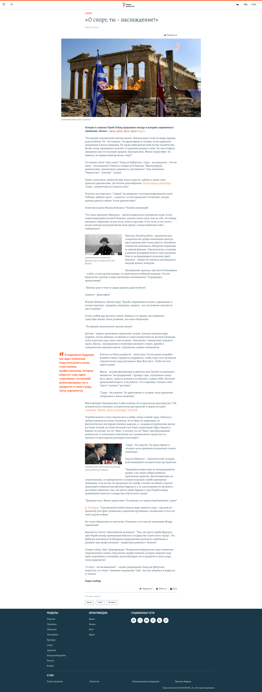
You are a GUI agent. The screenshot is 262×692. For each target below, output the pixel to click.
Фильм (92, 624)
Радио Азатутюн (55, 682)
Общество (51, 629)
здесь (142, 131)
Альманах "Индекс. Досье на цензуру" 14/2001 (110, 410)
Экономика (52, 635)
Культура (51, 640)
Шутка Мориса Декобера (156, 183)
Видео (92, 619)
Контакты (94, 682)
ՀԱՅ (253, 5)
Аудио (92, 635)
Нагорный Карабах (56, 656)
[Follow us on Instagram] (153, 620)
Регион (50, 661)
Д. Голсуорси (92, 508)
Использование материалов (145, 682)
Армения (51, 650)
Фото (91, 629)
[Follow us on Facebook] (133, 620)
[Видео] (238, 5)
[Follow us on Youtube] (146, 620)
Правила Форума (183, 682)
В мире (50, 666)
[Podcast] (166, 620)
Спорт (88, 13)
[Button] (170, 35)
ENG (246, 5)
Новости (51, 619)
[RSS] (159, 620)
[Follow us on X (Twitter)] (140, 620)
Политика (52, 624)
